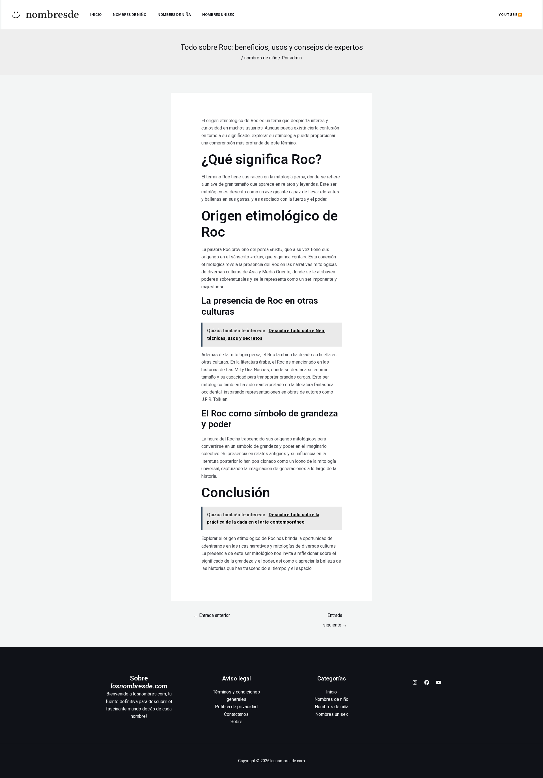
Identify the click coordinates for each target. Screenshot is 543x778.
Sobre (236, 721)
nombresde (52, 14)
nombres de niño (260, 57)
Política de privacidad (236, 706)
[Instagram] (414, 682)
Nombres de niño (129, 14)
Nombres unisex (218, 14)
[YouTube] (438, 682)
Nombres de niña (174, 14)
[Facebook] (426, 682)
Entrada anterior (211, 615)
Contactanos (236, 714)
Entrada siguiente (335, 617)
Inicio (96, 14)
